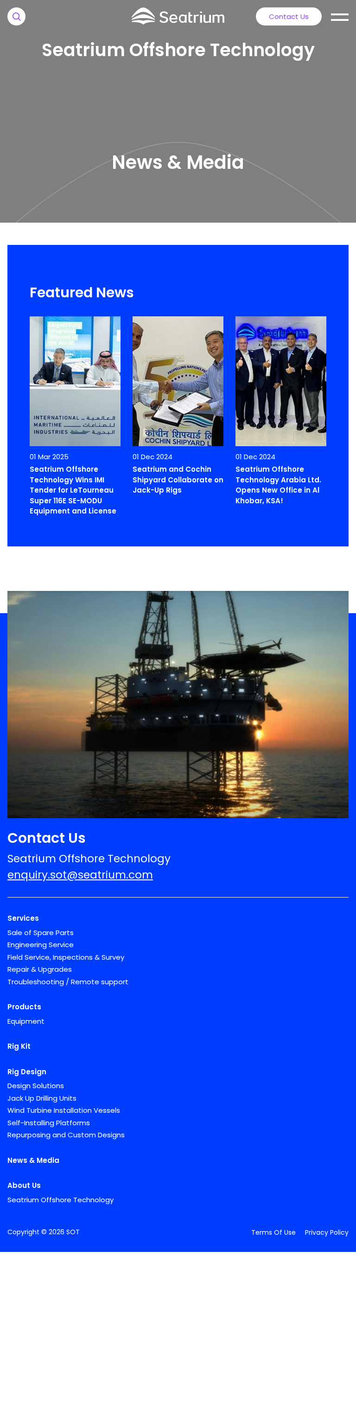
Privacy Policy (327, 1232)
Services (23, 918)
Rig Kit (19, 1046)
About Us (24, 1185)
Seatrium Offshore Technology (178, 50)
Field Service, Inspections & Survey (65, 957)
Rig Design (26, 1072)
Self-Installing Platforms (48, 1123)
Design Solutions (35, 1085)
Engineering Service (40, 944)
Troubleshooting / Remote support (67, 982)
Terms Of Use (273, 1232)
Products (24, 1007)
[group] (75, 417)
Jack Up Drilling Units (41, 1098)
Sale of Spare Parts (40, 932)
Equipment (25, 1021)
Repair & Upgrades (39, 969)
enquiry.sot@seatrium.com (80, 874)
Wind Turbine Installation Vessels (63, 1110)
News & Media (33, 1160)
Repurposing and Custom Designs (66, 1135)
